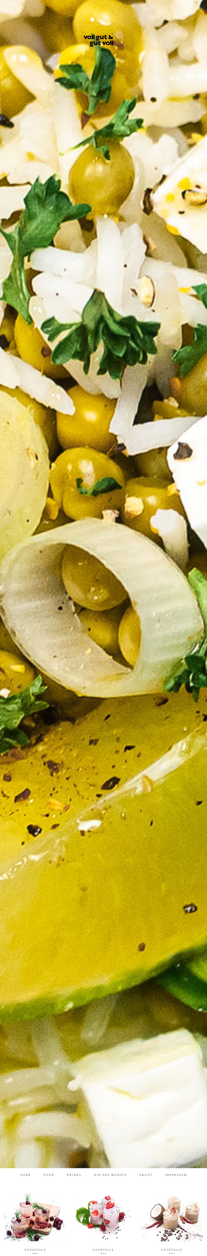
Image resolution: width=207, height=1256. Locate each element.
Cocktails (35, 1249)
